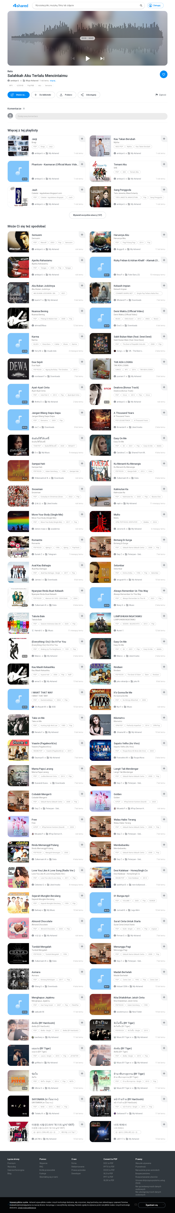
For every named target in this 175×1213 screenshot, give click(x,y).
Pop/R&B (30, 86)
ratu (39, 86)
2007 (59, 1005)
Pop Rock (37, 370)
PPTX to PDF (108, 1167)
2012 (139, 319)
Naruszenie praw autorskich (147, 1170)
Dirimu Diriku (127, 573)
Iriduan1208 (122, 986)
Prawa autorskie (79, 1170)
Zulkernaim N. (123, 478)
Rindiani (156, 675)
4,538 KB (20, 86)
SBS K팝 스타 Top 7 (68, 1132)
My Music (46, 453)
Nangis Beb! (132, 471)
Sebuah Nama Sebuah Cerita (133, 548)
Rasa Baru (46, 344)
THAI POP (37, 446)
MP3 (11, 86)
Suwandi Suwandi (42, 783)
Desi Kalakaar (133, 878)
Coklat (57, 344)
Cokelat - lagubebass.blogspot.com (53, 197)
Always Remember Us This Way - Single (135, 598)
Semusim (68, 243)
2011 (67, 878)
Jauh (70, 197)
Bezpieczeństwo (142, 1173)
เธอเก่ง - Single (46, 1056)
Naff (69, 675)
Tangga (43, 268)
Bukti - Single (127, 929)
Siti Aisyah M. (40, 707)
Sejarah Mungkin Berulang (51, 903)
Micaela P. (121, 808)
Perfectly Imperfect (134, 725)
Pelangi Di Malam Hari (49, 319)
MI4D (43, 1107)
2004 (75, 598)
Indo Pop (119, 147)
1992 (137, 980)
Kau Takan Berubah (143, 147)
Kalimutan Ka (128, 497)
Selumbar (154, 573)
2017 (68, 522)
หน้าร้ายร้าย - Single (130, 1107)
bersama (48, 86)
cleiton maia (40, 529)
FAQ (41, 1167)
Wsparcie (43, 1163)
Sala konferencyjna (16, 1170)
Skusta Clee (156, 497)
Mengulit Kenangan (53, 853)
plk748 (37, 1139)
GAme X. (38, 1088)
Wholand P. (121, 300)
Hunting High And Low (49, 725)
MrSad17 (71, 446)
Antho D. (38, 402)
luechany (39, 1037)
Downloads (136, 300)
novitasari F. (40, 376)
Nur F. (119, 707)
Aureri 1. (120, 630)
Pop (35, 147)
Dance (118, 370)
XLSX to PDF (108, 1180)
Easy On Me (148, 446)
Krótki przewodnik (47, 1170)
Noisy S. (120, 605)
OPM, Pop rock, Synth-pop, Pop (128, 522)
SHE (124, 172)
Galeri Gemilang (52, 471)
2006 (55, 675)
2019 (69, 751)
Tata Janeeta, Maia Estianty (128, 197)
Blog (9, 1173)
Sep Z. (119, 554)
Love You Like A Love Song (51, 878)
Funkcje (43, 1173)
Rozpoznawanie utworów (146, 1177)
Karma (74, 344)
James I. (38, 580)
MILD (58, 1107)
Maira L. (38, 656)
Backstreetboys (47, 700)
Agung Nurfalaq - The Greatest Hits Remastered (58, 370)
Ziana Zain (127, 980)
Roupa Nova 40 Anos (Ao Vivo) (134, 751)
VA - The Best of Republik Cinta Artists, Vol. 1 (136, 351)
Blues (35, 344)
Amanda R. (121, 427)
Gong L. (120, 351)
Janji (50, 147)
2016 (134, 370)
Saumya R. (39, 758)
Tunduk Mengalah (52, 954)
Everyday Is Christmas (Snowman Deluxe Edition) (53, 497)
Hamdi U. (38, 630)
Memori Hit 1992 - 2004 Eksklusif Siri (58, 598)
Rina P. (119, 275)
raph (119, 503)
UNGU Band (129, 319)
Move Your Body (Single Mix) (51, 522)
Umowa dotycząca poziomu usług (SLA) (150, 1181)
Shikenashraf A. (42, 478)
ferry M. (38, 351)
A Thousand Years (141, 420)
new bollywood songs (139, 885)
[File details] (18, 145)
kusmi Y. (38, 300)
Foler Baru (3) (134, 275)
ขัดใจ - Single (46, 1081)
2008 (63, 319)
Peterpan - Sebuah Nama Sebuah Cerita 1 (135, 554)
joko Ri (136, 681)
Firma (74, 1163)
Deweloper (76, 1173)
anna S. (38, 681)
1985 (63, 725)
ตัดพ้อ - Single (46, 1031)
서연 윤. (38, 935)
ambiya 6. (15, 81)
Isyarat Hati (45, 675)
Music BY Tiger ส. (124, 1037)
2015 (57, 1031)
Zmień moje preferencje (27, 1208)
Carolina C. (121, 453)
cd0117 (120, 1139)
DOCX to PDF (109, 1170)
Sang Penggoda (156, 197)
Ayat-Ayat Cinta (73, 395)
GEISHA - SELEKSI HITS (131, 624)
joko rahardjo (122, 681)
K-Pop (118, 802)
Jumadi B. (121, 910)
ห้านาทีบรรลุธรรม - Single (132, 1081)
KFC (126, 370)
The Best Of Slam (134, 675)
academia (55, 529)
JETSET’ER (74, 1056)
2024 (155, 522)
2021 (63, 293)
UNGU (147, 319)
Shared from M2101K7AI (139, 453)
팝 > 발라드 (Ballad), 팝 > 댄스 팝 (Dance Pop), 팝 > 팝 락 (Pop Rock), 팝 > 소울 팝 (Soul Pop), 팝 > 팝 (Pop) (46, 1132)
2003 (52, 243)
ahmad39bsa (40, 325)
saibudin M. (39, 1012)
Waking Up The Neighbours (51, 649)
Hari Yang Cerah (47, 1005)
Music (118, 319)
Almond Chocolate (48, 929)
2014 (141, 243)
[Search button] (141, 5)
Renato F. (39, 732)
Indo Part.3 (45, 395)
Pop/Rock (120, 1031)
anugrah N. (121, 580)
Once (125, 395)
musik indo (51, 351)
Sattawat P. (122, 1113)
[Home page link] (20, 5)
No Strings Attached (130, 700)
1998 (63, 471)
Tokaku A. (39, 1113)
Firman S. (121, 935)
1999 (66, 903)
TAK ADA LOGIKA (146, 370)
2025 (62, 446)
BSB (54, 707)
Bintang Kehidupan (48, 980)
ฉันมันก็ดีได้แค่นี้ (50, 446)
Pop (35, 1056)
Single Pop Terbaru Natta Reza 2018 (149, 293)
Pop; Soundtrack (123, 420)
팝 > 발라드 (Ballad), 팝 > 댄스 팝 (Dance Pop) (128, 1132)
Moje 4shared (32, 81)
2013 (75, 370)
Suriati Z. (38, 554)
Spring (66, 548)
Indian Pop (37, 751)
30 (124, 446)
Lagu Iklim (135, 910)
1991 (67, 649)
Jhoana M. (121, 732)
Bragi (43, 147)
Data (150, 471)
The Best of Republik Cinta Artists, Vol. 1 (135, 344)
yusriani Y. (121, 376)
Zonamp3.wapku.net (124, 293)
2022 (70, 497)
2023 (152, 751)
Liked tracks (137, 427)
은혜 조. (38, 503)
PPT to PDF (108, 1177)
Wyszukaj (12, 1167)
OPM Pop (119, 725)
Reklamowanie (78, 1167)
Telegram (52, 554)
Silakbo (146, 522)
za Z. (37, 427)
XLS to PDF (108, 1173)
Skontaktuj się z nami (49, 1177)
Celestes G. (39, 885)
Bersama (44, 420)
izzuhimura (122, 1012)
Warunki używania (143, 1163)
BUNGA (152, 901)
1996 (57, 548)
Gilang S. (38, 986)
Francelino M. (122, 758)
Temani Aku (134, 172)
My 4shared (54, 249)
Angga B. (121, 249)
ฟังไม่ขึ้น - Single (134, 1031)
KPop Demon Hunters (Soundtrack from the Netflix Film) (137, 802)
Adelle (159, 446)
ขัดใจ (71, 1081)
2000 (144, 700)
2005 (52, 268)
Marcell (43, 243)
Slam (147, 675)
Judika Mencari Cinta (49, 776)
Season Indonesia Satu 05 (51, 624)
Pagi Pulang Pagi (129, 243)
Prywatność (140, 1167)
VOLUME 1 (127, 901)
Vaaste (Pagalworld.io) (54, 751)
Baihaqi (38, 910)
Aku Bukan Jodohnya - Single (45, 293)
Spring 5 (49, 548)
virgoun (154, 929)
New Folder (137, 1012)
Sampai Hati (74, 471)
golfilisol (38, 1063)
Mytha (129, 147)
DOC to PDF (108, 1163)
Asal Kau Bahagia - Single (50, 573)
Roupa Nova (139, 758)
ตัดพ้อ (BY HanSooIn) (70, 1031)
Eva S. (119, 325)
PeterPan (75, 1005)
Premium (12, 1163)
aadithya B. (121, 885)
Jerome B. (121, 529)
